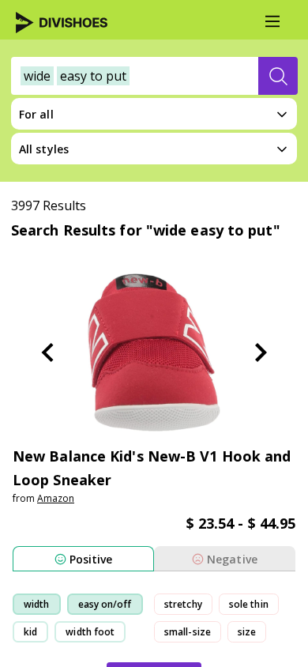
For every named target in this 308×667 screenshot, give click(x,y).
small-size (187, 632)
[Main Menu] (272, 21)
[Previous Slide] (47, 352)
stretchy (183, 604)
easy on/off (105, 604)
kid (30, 632)
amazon (55, 498)
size (247, 632)
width (37, 604)
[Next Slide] (260, 352)
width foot (90, 632)
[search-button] (278, 76)
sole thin (249, 604)
